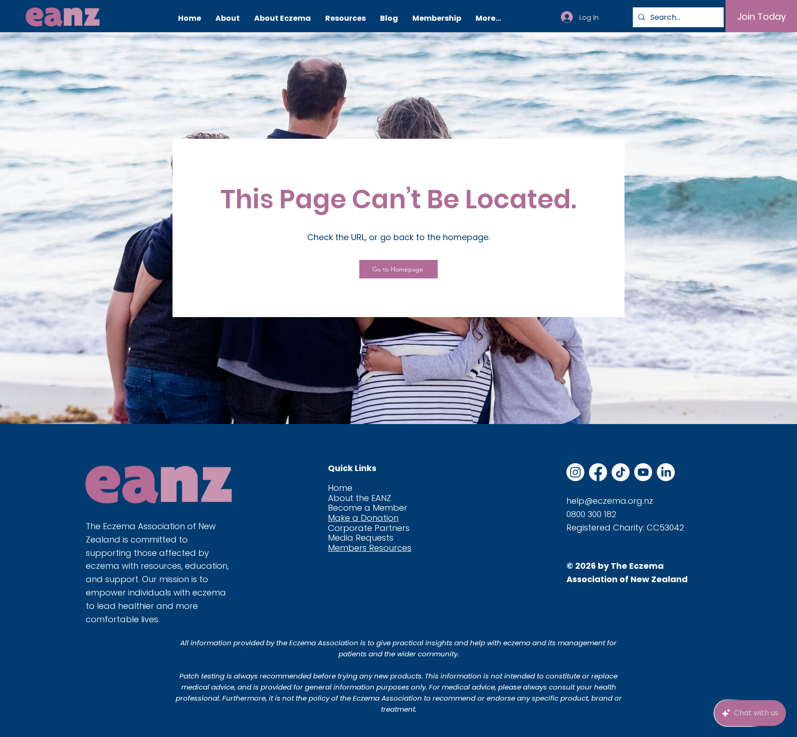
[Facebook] (598, 472)
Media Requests (360, 537)
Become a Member (367, 507)
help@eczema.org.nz (609, 501)
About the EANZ (359, 498)
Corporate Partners (369, 528)
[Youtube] (643, 472)
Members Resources (369, 548)
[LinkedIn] (666, 472)
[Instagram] (575, 472)
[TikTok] (621, 472)
